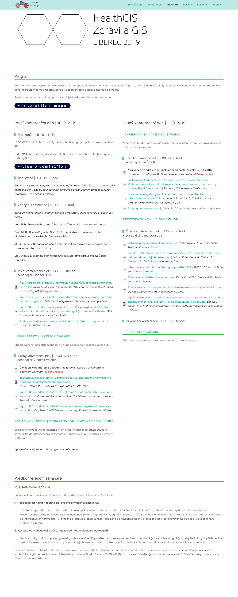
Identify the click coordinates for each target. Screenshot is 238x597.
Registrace (155, 4)
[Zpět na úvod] (27, 5)
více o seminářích (44, 166)
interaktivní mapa (44, 105)
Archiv (217, 4)
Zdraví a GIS (135, 4)
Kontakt (202, 4)
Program (172, 4)
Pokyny (187, 4)
